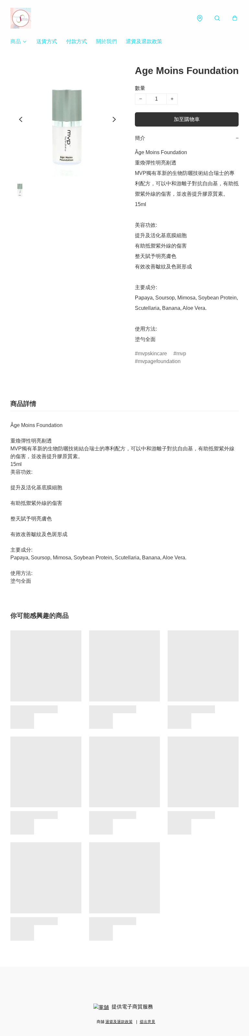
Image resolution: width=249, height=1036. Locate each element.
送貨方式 (46, 41)
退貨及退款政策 (144, 41)
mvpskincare (152, 353)
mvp (181, 353)
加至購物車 (187, 119)
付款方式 (76, 41)
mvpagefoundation (159, 361)
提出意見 (147, 1021)
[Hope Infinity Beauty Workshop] (20, 18)
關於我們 (106, 41)
